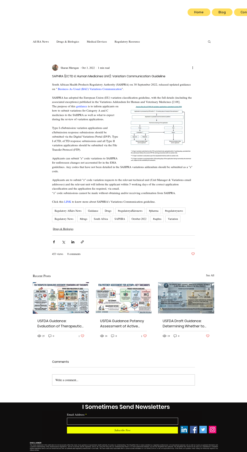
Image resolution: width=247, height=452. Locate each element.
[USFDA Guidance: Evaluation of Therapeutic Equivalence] (61, 298)
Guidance (93, 211)
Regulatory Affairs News (68, 211)
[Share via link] (82, 242)
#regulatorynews (174, 211)
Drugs (108, 211)
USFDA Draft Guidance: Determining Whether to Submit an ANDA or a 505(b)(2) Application (183, 323)
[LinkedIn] (184, 429)
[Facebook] (193, 429)
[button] (209, 41)
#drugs (83, 219)
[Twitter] (203, 429)
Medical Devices (97, 41)
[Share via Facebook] (54, 242)
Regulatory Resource (127, 41)
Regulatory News (64, 219)
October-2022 (139, 219)
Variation (173, 219)
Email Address (76, 414)
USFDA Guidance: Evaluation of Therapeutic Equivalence (59, 323)
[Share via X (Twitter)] (63, 242)
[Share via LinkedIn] (73, 242)
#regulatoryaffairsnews (130, 211)
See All (210, 275)
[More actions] (192, 67)
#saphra (157, 219)
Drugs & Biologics (68, 41)
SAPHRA (119, 219)
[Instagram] (212, 429)
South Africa (101, 219)
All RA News (41, 41)
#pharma (153, 211)
